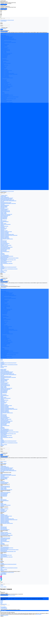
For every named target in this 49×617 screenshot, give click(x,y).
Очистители (2, 43)
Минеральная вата (3, 97)
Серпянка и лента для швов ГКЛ (6, 53)
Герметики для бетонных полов (6, 70)
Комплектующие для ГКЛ (5, 49)
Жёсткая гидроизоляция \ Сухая (6, 37)
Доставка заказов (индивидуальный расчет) (8, 106)
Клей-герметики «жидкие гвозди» (6, 77)
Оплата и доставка (3, 188)
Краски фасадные (3, 57)
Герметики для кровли (4, 72)
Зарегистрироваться (4, 31)
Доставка (2, 105)
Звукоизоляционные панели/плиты (6, 174)
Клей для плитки (3, 89)
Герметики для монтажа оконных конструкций (8, 74)
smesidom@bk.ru (3, 573)
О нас (1, 187)
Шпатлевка (2, 92)
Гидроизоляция (3, 35)
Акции (1, 182)
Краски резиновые (3, 217)
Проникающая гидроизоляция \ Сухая (7, 38)
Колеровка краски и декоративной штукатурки (8, 108)
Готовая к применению (4, 197)
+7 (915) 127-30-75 (10, 20)
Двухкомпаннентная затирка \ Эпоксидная (8, 42)
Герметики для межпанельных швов (7, 73)
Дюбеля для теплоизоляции (5, 63)
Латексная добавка (3, 207)
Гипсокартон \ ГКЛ (3, 66)
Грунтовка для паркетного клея (6, 100)
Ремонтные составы (4, 83)
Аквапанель (2, 227)
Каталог (1, 600)
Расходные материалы (4, 47)
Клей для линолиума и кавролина (6, 102)
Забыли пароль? (3, 28)
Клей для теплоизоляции (4, 90)
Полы (1, 91)
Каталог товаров (3, 113)
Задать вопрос (3, 599)
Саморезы (2, 64)
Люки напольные (3, 79)
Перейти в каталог (3, 4)
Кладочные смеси (3, 88)
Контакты (2, 189)
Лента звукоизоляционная (5, 50)
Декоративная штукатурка (5, 87)
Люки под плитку (3, 80)
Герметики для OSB (3, 69)
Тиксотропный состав (4, 164)
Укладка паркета (3, 99)
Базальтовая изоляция (4, 95)
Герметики (2, 68)
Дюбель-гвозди (3, 62)
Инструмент (2, 46)
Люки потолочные (3, 81)
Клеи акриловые (3, 59)
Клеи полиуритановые (4, 60)
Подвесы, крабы (3, 51)
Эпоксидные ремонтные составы (6, 85)
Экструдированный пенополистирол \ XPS (8, 98)
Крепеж (1, 61)
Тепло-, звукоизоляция (4, 94)
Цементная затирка (3, 45)
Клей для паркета (3, 101)
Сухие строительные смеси (5, 86)
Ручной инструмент (3, 48)
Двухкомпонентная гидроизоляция (6, 36)
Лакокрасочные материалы (5, 54)
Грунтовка (2, 40)
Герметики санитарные (4, 237)
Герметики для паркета (4, 75)
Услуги (1, 183)
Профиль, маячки (3, 52)
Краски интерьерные (4, 55)
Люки (1, 78)
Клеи (1, 58)
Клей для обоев (3, 67)
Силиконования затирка (4, 44)
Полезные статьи (3, 604)
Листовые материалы (4, 65)
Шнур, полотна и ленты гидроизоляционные (8, 39)
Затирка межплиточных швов (5, 41)
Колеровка (2, 107)
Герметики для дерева (4, 71)
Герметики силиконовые (4, 76)
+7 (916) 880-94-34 (3, 20)
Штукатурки (2, 93)
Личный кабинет (3, 574)
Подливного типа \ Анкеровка (5, 84)
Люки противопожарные (4, 82)
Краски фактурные (3, 56)
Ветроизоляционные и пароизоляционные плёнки (9, 96)
